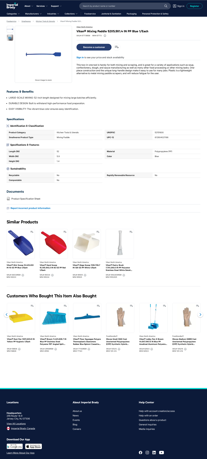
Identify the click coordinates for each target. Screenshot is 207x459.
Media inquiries (147, 429)
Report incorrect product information (30, 208)
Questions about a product (152, 420)
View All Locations (16, 423)
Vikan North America (84, 27)
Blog (75, 424)
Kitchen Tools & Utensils (45, 21)
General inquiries (147, 424)
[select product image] (10, 29)
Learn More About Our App (20, 452)
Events (76, 420)
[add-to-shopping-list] (116, 47)
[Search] (165, 6)
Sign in (80, 57)
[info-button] (105, 36)
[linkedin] (154, 452)
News (76, 415)
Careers (77, 429)
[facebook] (140, 452)
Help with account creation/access (157, 411)
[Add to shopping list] (32, 232)
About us (77, 411)
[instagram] (147, 452)
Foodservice (11, 21)
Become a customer (94, 47)
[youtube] (161, 452)
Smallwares (26, 21)
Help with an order (148, 415)
